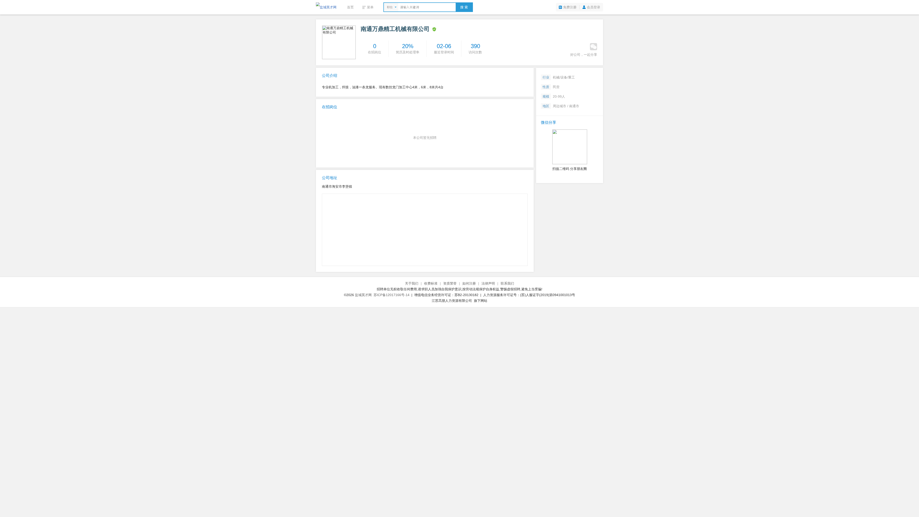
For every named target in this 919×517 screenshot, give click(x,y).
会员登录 (593, 7)
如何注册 (469, 283)
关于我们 (411, 283)
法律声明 (488, 283)
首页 (350, 7)
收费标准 (430, 283)
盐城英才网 (363, 295)
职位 (390, 7)
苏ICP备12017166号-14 (391, 295)
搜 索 (464, 7)
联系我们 (507, 283)
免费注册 (570, 7)
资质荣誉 (450, 283)
